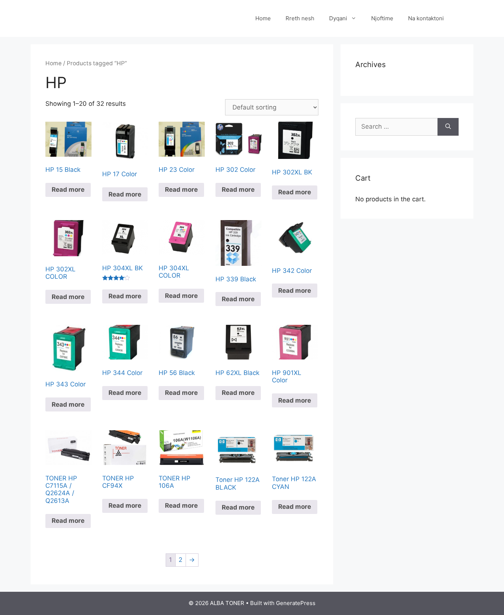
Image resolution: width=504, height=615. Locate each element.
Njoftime (382, 18)
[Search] (448, 127)
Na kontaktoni (426, 18)
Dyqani (338, 18)
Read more (68, 189)
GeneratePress (295, 603)
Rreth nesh (300, 18)
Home (263, 18)
